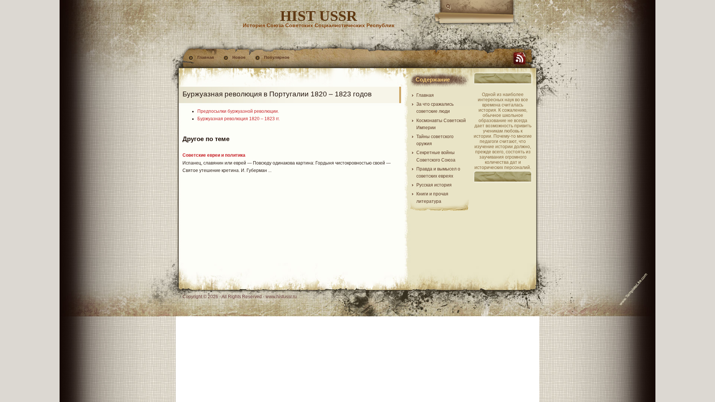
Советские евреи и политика (213, 155)
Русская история (434, 185)
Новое (238, 57)
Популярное (276, 57)
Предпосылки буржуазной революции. (238, 111)
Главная (205, 57)
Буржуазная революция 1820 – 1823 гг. (238, 118)
